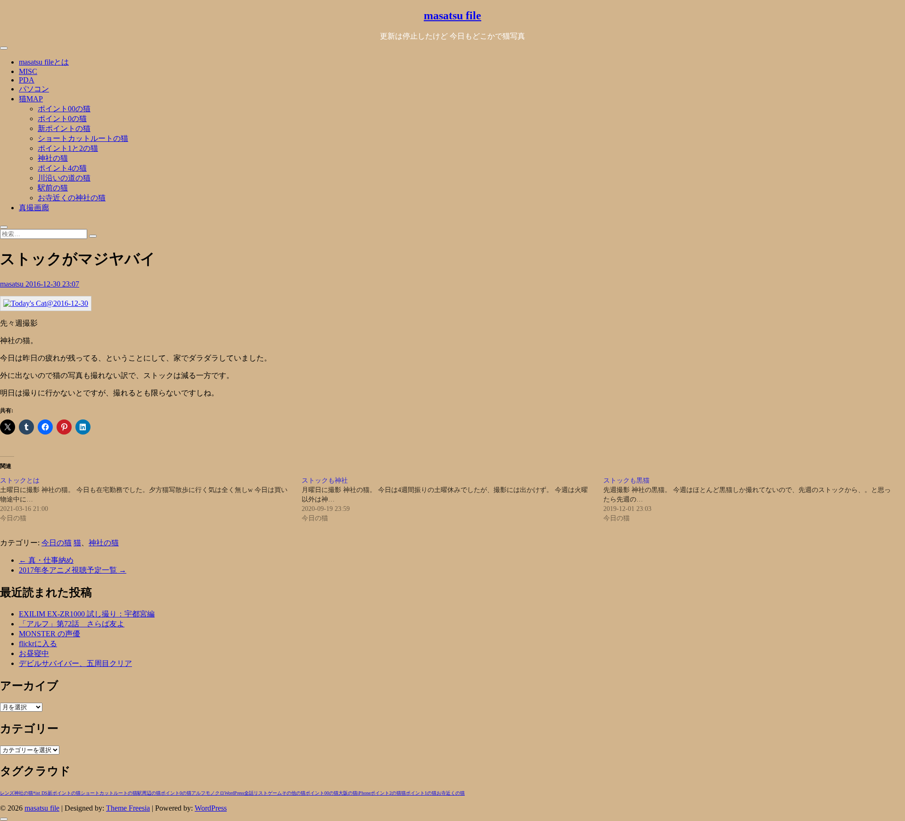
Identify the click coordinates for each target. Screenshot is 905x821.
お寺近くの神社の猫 (72, 198)
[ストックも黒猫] (754, 499)
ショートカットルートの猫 (83, 138)
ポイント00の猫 (64, 109)
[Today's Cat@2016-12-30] (45, 303)
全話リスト (256, 793)
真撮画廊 (34, 208)
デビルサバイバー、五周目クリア (75, 663)
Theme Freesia (128, 808)
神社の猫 (53, 158)
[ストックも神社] (452, 499)
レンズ (7, 793)
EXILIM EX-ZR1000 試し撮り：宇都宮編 (87, 614)
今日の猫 (56, 543)
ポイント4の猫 (62, 168)
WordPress (234, 793)
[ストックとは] (151, 499)
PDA (26, 80)
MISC (28, 71)
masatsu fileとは (44, 62)
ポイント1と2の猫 (68, 148)
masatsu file (452, 15)
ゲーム (275, 793)
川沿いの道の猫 (64, 178)
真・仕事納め (46, 560)
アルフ (198, 793)
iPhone (363, 793)
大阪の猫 (347, 793)
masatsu (12, 284)
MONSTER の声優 (49, 634)
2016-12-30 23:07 (52, 284)
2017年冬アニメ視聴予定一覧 (72, 570)
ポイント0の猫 (62, 119)
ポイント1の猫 (421, 793)
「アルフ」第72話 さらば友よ (71, 624)
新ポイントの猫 (64, 128)
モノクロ (215, 793)
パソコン (34, 89)
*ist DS (40, 793)
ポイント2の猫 (385, 793)
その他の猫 (293, 793)
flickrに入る (38, 644)
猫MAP (31, 99)
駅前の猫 (53, 188)
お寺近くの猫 (450, 793)
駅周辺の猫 (149, 793)
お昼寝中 (34, 653)
